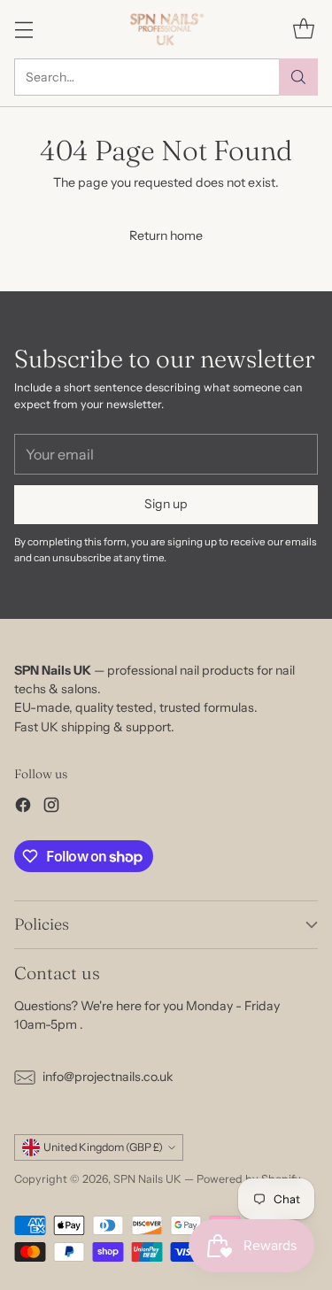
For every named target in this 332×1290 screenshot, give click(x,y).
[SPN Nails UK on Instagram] (51, 807)
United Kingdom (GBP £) (103, 1147)
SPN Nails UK (147, 1179)
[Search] (298, 77)
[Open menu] (23, 29)
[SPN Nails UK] (166, 29)
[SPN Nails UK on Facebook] (23, 807)
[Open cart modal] (303, 29)
